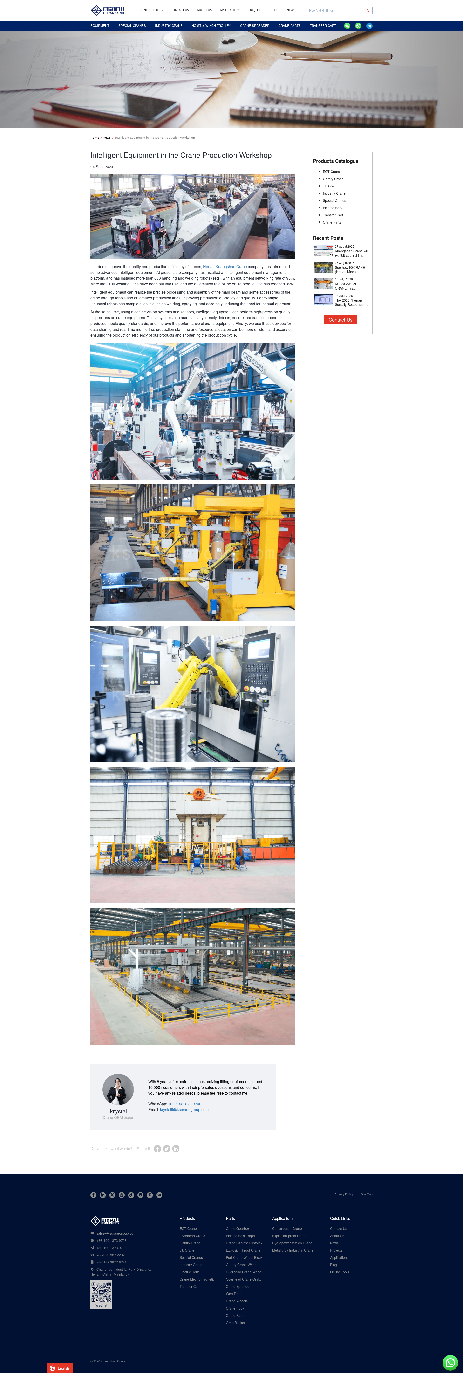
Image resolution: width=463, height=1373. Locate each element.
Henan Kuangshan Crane (225, 266)
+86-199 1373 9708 (111, 1240)
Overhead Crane (192, 1235)
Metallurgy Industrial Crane (292, 1250)
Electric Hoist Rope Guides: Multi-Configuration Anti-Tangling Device (240, 1235)
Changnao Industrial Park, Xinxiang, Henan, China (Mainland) (120, 1271)
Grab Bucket (235, 1322)
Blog (275, 10)
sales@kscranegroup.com (116, 1233)
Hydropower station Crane (292, 1243)
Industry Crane (334, 193)
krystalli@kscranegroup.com (184, 1109)
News (291, 10)
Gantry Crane (333, 178)
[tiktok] (131, 1195)
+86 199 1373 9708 (184, 1103)
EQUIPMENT (99, 25)
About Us (204, 10)
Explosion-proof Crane (289, 1235)
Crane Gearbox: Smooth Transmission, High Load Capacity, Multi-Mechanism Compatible (243, 1228)
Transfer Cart (333, 215)
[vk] (159, 1195)
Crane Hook (235, 1308)
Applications (230, 10)
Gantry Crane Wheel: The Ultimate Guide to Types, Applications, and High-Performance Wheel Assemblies (243, 1264)
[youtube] (122, 1195)
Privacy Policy (344, 1194)
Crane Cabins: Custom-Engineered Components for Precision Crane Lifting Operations (244, 1243)
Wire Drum (234, 1293)
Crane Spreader (238, 1286)
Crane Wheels (237, 1300)
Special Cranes (334, 200)
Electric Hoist (333, 207)
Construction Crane (287, 1228)
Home (94, 137)
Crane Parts (332, 222)
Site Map (367, 1194)
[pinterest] (150, 1195)
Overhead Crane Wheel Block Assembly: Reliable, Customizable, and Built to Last (244, 1272)
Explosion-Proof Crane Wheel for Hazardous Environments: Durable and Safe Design (243, 1250)
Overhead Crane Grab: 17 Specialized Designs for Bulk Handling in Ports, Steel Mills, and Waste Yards (243, 1279)
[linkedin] (103, 1195)
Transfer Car (189, 1286)
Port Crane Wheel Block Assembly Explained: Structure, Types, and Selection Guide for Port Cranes (244, 1257)
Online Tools (152, 10)
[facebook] (93, 1195)
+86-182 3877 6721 (111, 1262)
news (107, 137)
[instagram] (140, 1195)
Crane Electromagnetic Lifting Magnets (197, 1279)
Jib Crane (330, 186)
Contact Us (180, 10)
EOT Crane (331, 171)
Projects (255, 10)
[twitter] (112, 1195)
